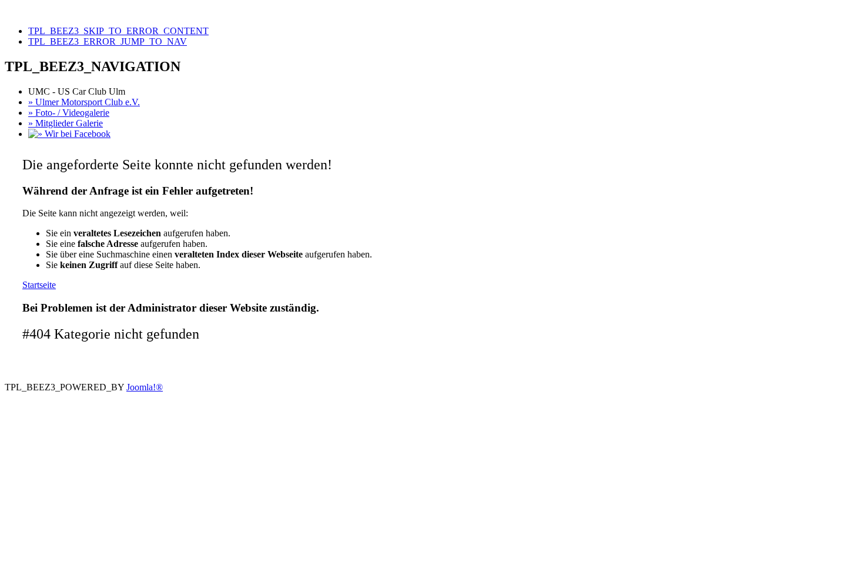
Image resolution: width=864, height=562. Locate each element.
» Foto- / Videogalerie (68, 113)
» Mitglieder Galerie (65, 123)
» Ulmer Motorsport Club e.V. (84, 102)
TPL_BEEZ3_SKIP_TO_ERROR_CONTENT (118, 31)
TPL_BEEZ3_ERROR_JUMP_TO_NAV (107, 41)
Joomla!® (144, 387)
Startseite (39, 285)
